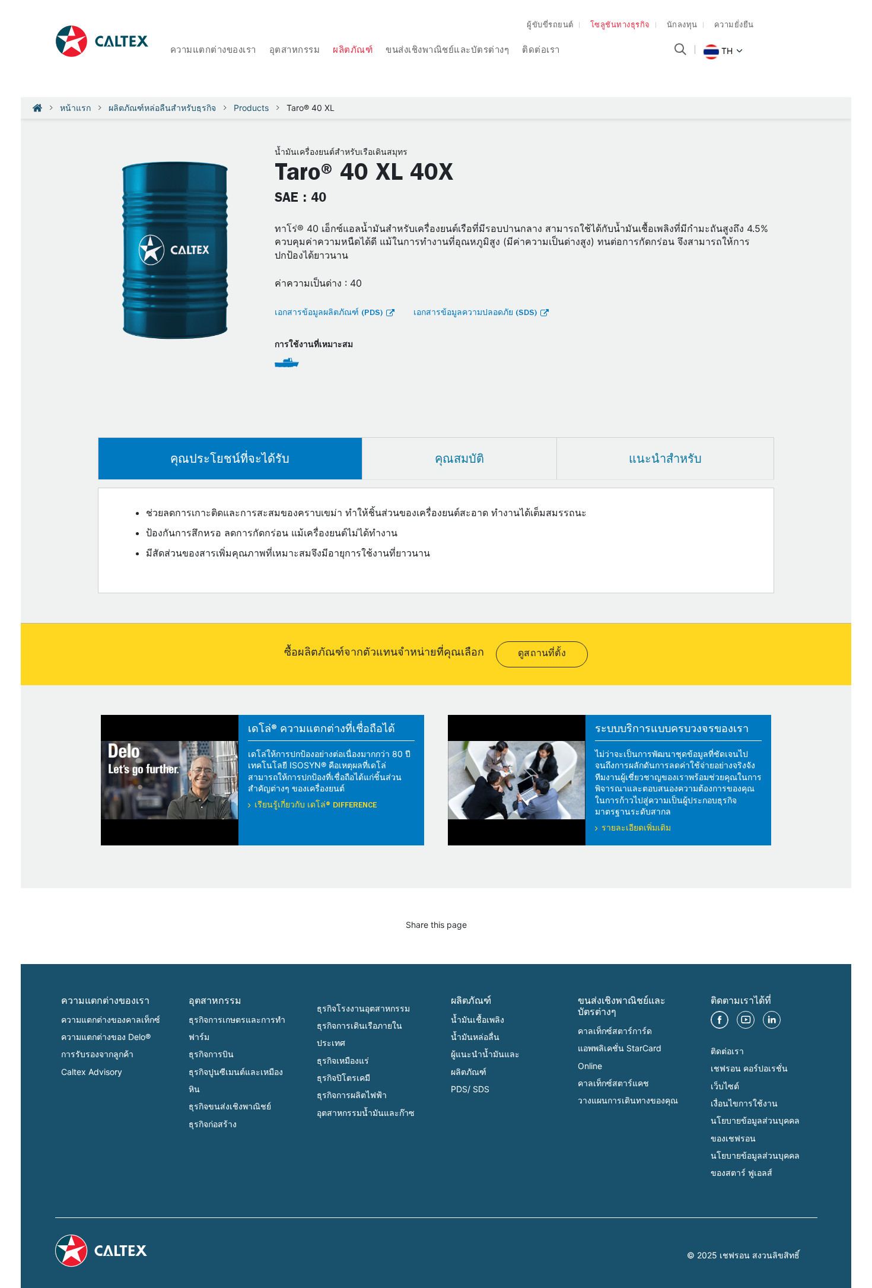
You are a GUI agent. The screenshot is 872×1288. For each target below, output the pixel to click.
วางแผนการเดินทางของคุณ (628, 1100)
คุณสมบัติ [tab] (459, 458)
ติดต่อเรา (541, 51)
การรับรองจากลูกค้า (97, 1054)
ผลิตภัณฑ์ (353, 51)
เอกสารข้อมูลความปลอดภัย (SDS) (475, 313)
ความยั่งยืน (734, 26)
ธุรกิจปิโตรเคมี (343, 1078)
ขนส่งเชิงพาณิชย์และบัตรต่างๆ (447, 51)
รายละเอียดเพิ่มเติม (636, 829)
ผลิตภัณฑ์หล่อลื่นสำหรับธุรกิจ (162, 108)
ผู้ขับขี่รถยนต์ (550, 26)
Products (251, 108)
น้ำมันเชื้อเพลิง (477, 1020)
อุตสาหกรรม (294, 51)
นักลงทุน (682, 26)
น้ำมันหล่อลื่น (475, 1037)
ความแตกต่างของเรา (213, 51)
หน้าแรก (75, 108)
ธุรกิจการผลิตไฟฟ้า (352, 1095)
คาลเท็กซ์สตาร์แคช (613, 1083)
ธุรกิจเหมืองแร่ (343, 1060)
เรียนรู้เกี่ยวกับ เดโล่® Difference (315, 806)
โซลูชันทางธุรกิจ (620, 26)
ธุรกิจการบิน (211, 1054)
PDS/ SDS (470, 1089)
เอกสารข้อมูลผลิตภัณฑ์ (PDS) (329, 313)
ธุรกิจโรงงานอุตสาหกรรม (363, 1008)
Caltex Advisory (91, 1072)
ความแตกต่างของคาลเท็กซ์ (110, 1020)
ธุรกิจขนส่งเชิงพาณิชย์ (230, 1106)
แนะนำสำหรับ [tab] (665, 458)
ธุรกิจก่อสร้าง (213, 1124)
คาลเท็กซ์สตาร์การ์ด (615, 1031)
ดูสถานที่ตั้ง (542, 654)
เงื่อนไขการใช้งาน (744, 1103)
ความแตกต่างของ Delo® (106, 1037)
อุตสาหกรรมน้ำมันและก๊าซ (366, 1113)
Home (37, 108)
